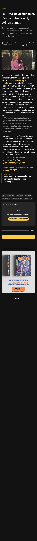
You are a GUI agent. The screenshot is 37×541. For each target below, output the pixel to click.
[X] (27, 45)
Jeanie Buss (20, 195)
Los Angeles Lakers (17, 198)
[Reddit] (33, 42)
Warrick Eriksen (11, 43)
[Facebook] (22, 42)
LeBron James (6, 198)
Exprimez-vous (18, 237)
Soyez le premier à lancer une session (18, 218)
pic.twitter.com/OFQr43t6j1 (14, 163)
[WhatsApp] (25, 42)
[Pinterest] (29, 42)
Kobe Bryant (28, 195)
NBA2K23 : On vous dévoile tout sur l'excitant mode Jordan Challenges (17, 179)
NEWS (4, 9)
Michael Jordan (28, 198)
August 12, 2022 (10, 170)
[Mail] (23, 45)
